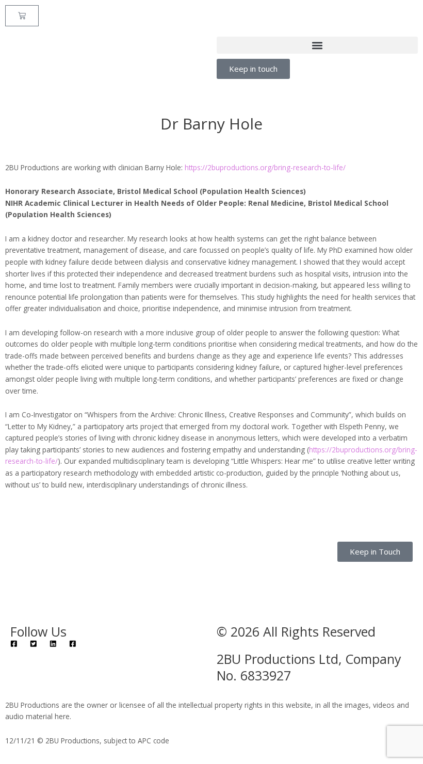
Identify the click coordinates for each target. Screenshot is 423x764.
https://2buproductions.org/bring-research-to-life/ (265, 167)
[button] (317, 45)
